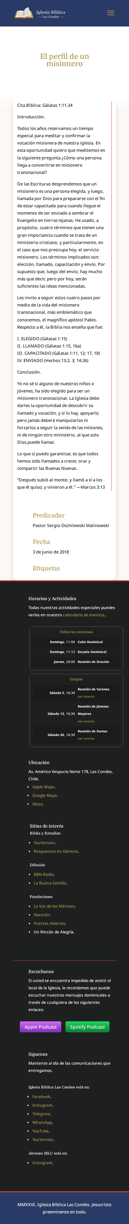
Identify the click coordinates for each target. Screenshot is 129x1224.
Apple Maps (43, 787)
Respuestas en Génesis (56, 851)
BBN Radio (44, 874)
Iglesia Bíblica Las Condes (63, 1204)
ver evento (86, 696)
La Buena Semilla (50, 883)
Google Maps (44, 795)
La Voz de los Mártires (54, 906)
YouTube (40, 1131)
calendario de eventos (84, 615)
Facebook (41, 1096)
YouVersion (44, 842)
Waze (37, 804)
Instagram (42, 1105)
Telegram (41, 1114)
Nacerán (42, 915)
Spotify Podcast (87, 1027)
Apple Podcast (40, 1027)
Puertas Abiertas (49, 923)
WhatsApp (42, 1122)
